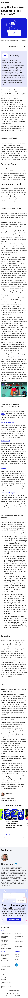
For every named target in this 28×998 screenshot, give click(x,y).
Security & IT (4, 961)
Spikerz (3, 413)
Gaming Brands (19, 936)
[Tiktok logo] (14, 993)
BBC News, (21, 357)
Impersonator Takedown (4, 937)
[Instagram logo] (10, 993)
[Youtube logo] (21, 993)
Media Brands (18, 946)
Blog (5, 40)
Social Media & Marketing (5, 955)
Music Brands (18, 938)
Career (16, 959)
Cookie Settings (18, 995)
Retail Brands (18, 944)
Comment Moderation (6, 933)
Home (2, 40)
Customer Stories (5, 966)
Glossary (3, 977)
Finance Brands (19, 941)
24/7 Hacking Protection (4, 941)
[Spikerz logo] (5, 2)
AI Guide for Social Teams (6, 987)
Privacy (12, 995)
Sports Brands (18, 933)
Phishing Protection (6, 948)
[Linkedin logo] (17, 993)
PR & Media (4, 958)
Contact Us (4, 969)
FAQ (2, 971)
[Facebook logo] (7, 993)
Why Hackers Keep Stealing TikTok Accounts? (16, 40)
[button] (26, 2)
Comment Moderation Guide (6, 983)
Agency (17, 956)
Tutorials (3, 979)
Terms (7, 995)
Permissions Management (4, 945)
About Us (17, 954)
